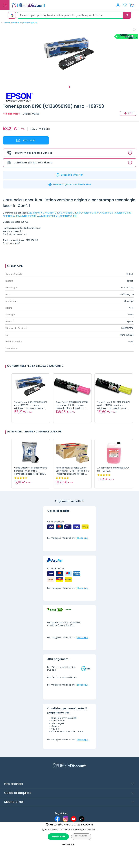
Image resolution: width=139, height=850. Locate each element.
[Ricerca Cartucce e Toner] (12, 15)
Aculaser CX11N (123, 212)
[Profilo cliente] (118, 5)
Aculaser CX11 (107, 212)
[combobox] (70, 15)
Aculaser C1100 (36, 212)
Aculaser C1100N (90, 212)
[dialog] (69, 836)
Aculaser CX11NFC (29, 215)
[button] (69, 844)
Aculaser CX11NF (11, 215)
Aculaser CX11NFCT (49, 215)
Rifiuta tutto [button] (81, 836)
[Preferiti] (125, 5)
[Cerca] (127, 15)
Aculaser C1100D (53, 212)
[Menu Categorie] (4, 5)
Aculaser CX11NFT (68, 215)
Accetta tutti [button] (58, 836)
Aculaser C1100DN (72, 212)
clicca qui (82, 537)
